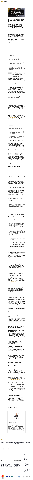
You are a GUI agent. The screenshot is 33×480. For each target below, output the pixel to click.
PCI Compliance (26, 464)
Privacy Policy (26, 470)
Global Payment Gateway (4, 455)
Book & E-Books (16, 467)
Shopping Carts (26, 463)
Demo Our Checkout (27, 459)
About (15, 454)
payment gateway (13, 117)
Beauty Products (16, 464)
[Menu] (31, 1)
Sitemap (25, 465)
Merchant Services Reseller (5, 463)
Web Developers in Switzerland (5, 465)
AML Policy (25, 471)
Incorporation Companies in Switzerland (6, 466)
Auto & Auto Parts (16, 463)
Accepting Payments (4, 454)
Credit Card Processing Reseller (5, 464)
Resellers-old (16, 455)
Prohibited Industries (27, 469)
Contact (25, 454)
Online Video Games (17, 465)
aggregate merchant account (14, 379)
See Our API (26, 458)
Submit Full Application (27, 460)
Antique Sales (16, 466)
